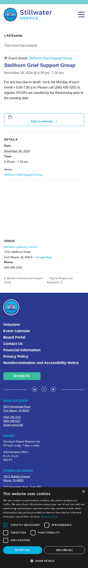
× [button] (83, 491)
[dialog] (44, 527)
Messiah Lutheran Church (21, 247)
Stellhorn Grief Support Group (23, 174)
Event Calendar (16, 331)
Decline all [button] (64, 550)
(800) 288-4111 (11, 421)
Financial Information (22, 350)
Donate (22, 376)
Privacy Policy (15, 356)
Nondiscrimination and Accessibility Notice (41, 363)
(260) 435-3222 (12, 417)
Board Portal (14, 337)
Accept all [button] (22, 550)
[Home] (27, 14)
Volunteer (11, 325)
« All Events (13, 35)
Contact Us (13, 344)
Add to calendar (42, 121)
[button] (44, 560)
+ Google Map (42, 257)
